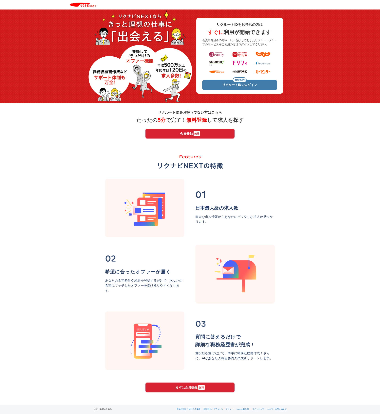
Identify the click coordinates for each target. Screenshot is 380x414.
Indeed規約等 (243, 409)
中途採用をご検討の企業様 (188, 409)
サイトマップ (258, 409)
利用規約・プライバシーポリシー (218, 409)
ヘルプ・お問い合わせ (277, 409)
